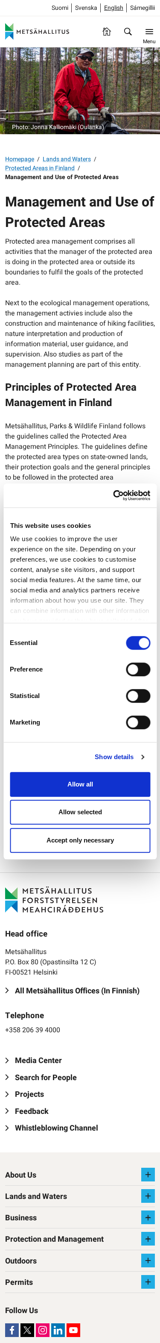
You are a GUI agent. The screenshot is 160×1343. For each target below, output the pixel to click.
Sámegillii (142, 7)
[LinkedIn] (58, 1330)
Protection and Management (54, 1239)
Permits (19, 1282)
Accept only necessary (80, 840)
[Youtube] (73, 1330)
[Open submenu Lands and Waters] (148, 1196)
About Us (20, 1175)
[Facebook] (12, 1330)
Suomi (60, 7)
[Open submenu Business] (148, 1217)
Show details (114, 756)
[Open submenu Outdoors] (148, 1260)
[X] (27, 1330)
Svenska (86, 7)
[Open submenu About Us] (148, 1174)
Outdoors (21, 1261)
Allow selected (80, 812)
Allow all (80, 784)
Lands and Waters (67, 159)
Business (21, 1218)
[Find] (128, 31)
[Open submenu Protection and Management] (148, 1239)
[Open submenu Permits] (148, 1282)
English (113, 7)
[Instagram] (42, 1330)
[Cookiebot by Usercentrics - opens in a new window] (114, 495)
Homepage (19, 159)
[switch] (138, 669)
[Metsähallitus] (37, 32)
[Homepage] (106, 31)
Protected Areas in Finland (40, 168)
